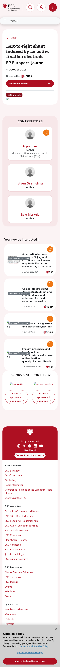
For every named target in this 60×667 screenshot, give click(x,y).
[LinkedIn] (35, 446)
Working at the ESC (15, 497)
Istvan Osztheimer (30, 183)
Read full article (18, 83)
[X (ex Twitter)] (24, 446)
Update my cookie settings (30, 652)
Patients (9, 619)
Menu (14, 21)
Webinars (10, 591)
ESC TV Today (13, 577)
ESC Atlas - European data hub (21, 525)
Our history (11, 480)
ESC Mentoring (13, 535)
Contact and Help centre (30, 455)
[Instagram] (18, 446)
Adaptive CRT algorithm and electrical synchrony (37, 325)
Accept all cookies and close (31, 661)
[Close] (56, 628)
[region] (30, 646)
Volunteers (10, 614)
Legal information (14, 484)
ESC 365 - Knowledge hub (19, 516)
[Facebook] (29, 446)
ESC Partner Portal (15, 549)
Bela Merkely (30, 214)
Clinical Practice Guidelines (19, 572)
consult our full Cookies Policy (33, 646)
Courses (9, 596)
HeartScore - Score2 (16, 539)
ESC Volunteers (13, 544)
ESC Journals (11, 581)
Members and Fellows (17, 609)
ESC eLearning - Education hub (21, 520)
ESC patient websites (16, 558)
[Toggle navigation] (53, 7)
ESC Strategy (12, 470)
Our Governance (13, 475)
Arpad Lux (30, 146)
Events (8, 586)
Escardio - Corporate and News (22, 511)
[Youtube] (41, 446)
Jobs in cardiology (14, 554)
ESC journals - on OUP (17, 530)
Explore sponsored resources (16, 397)
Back (14, 37)
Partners (9, 623)
